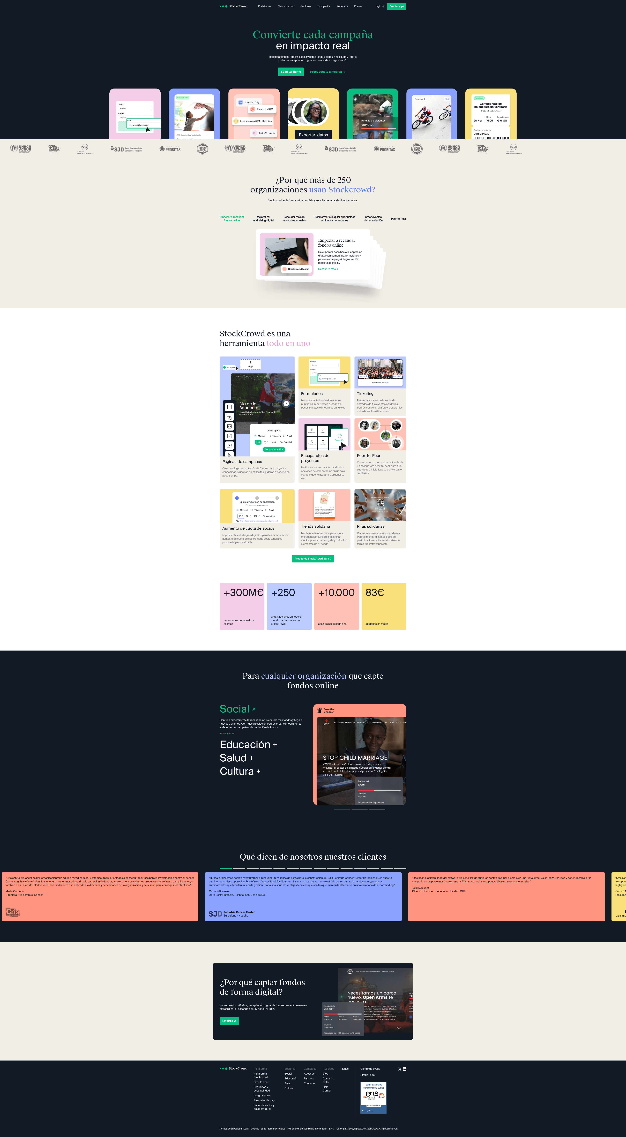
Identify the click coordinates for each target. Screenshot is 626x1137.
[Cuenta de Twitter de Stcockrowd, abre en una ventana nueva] (400, 1069)
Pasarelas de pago (265, 1100)
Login (377, 6)
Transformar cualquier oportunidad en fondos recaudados (335, 218)
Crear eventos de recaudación (373, 218)
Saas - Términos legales (273, 1128)
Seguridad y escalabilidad (262, 1088)
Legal (246, 1128)
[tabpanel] (359, 754)
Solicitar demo (291, 72)
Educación (245, 745)
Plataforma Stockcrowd (261, 1075)
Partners (309, 1078)
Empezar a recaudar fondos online (232, 218)
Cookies (255, 1128)
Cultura (237, 771)
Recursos (342, 6)
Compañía (324, 6)
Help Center (327, 1088)
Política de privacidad (231, 1128)
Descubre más (327, 269)
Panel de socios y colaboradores (264, 1107)
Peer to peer (261, 1082)
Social (288, 1073)
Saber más (225, 733)
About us (309, 1073)
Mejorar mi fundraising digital (263, 218)
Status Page (367, 1075)
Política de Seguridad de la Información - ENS (310, 1128)
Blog (325, 1073)
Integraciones (262, 1095)
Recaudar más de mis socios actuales (294, 218)
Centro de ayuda (370, 1068)
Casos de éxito (328, 1080)
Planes (358, 6)
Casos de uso (286, 6)
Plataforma (264, 6)
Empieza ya (397, 6)
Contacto (309, 1083)
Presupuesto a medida (326, 72)
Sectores (305, 6)
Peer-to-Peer (398, 218)
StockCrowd (238, 6)
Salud (233, 759)
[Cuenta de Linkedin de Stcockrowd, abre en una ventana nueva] (404, 1069)
